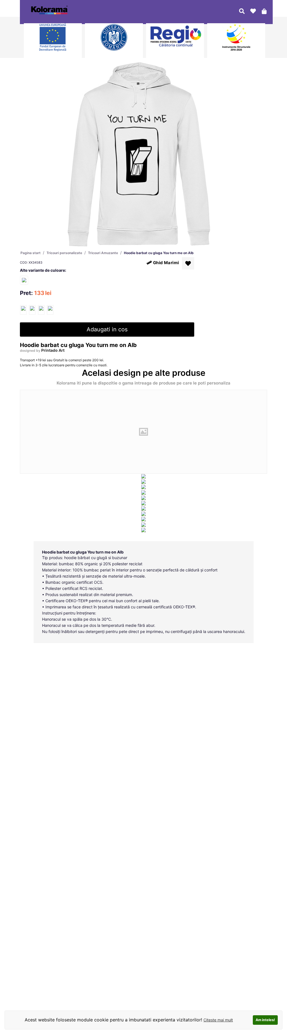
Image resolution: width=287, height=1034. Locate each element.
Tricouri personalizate (64, 253)
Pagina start (30, 253)
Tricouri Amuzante (103, 253)
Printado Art (52, 350)
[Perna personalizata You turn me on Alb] (24, 280)
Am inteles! (265, 1020)
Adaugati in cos (107, 329)
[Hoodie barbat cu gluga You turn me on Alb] (23, 310)
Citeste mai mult (218, 1019)
